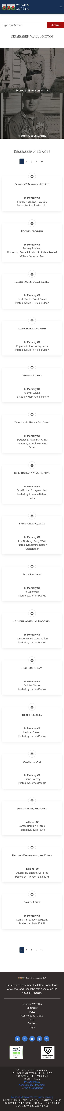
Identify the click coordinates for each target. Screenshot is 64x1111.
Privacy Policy (32, 1082)
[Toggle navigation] (61, 7)
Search (55, 25)
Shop (32, 1019)
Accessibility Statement (32, 1085)
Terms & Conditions (32, 1088)
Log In (32, 1027)
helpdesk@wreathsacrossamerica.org (32, 1097)
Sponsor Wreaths (32, 1004)
